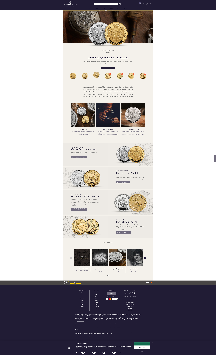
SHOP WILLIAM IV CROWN (108, 68)
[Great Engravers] (108, 34)
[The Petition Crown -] (85, 226)
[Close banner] (152, 342)
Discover (124, 8)
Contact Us (130, 308)
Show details (120, 352)
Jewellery (111, 8)
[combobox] (106, 4)
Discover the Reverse (100, 271)
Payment (96, 304)
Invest (103, 8)
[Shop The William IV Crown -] (130, 154)
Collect (97, 8)
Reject (142, 351)
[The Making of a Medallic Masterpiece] (117, 257)
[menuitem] (140, 3)
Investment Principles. (80, 321)
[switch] (94, 353)
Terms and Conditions (130, 304)
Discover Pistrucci (134, 271)
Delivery (96, 296)
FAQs (97, 302)
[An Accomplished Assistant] (82, 257)
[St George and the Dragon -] (130, 202)
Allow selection (142, 347)
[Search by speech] (117, 4)
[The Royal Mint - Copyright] (70, 3)
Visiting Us (97, 306)
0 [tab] (107, 275)
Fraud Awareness (130, 310)
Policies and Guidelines (130, 302)
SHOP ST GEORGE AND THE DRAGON (79, 209)
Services (82, 300)
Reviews (96, 300)
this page (84, 333)
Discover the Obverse (117, 271)
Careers (82, 304)
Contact (82, 306)
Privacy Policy (107, 347)
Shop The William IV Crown (78, 157)
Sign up (111, 293)
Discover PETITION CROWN (123, 232)
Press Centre (130, 298)
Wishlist (147, 4)
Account (96, 293)
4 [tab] (108, 275)
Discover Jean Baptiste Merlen (82, 270)
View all (97, 308)
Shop (90, 8)
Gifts (117, 8)
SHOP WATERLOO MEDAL (122, 182)
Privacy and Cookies (130, 306)
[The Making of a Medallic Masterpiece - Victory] (100, 257)
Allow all (142, 343)
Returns (96, 298)
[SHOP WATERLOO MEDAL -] (85, 177)
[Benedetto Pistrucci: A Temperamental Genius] (135, 257)
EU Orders (97, 294)
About (82, 302)
